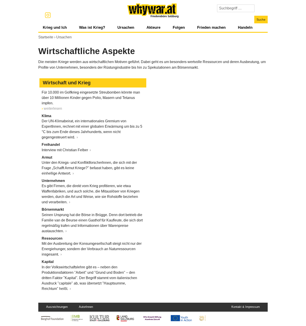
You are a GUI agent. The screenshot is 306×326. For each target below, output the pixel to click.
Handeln (245, 27)
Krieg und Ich (55, 27)
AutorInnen (86, 306)
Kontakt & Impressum (245, 306)
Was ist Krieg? (92, 27)
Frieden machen (211, 27)
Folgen (179, 27)
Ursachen (125, 27)
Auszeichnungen (57, 306)
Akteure (153, 27)
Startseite (45, 37)
